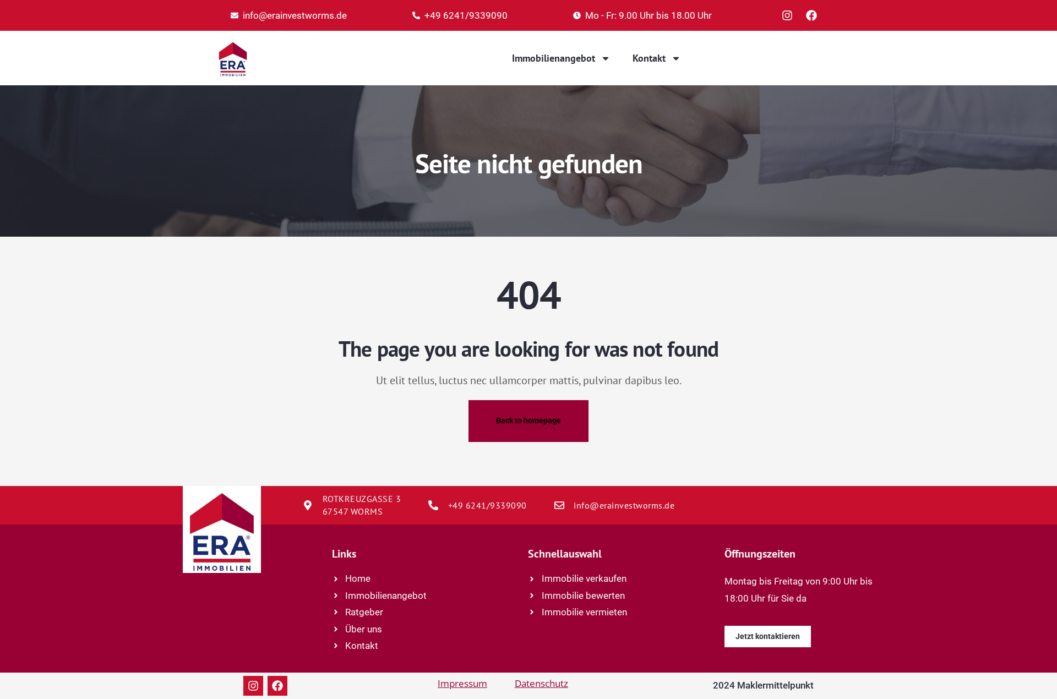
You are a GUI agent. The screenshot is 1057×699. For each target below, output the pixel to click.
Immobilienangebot (553, 58)
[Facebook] (811, 15)
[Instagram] (787, 15)
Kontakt (649, 58)
